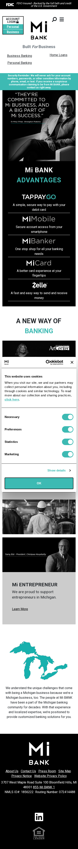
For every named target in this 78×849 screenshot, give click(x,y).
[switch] (67, 429)
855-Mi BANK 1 (44, 787)
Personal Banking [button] (19, 63)
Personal (13, 26)
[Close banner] (72, 362)
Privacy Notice (21, 776)
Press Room (47, 771)
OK (39, 483)
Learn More (20, 609)
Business (13, 31)
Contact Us (28, 771)
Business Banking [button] (19, 56)
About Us (12, 771)
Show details (56, 470)
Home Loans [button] (58, 55)
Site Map (64, 771)
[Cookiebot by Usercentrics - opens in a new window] (47, 362)
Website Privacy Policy (50, 776)
